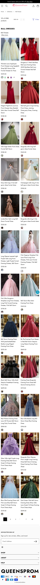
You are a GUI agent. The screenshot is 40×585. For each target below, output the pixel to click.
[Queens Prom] (20, 6)
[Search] (6, 6)
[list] (21, 19)
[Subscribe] (35, 541)
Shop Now (29, 1)
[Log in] (33, 6)
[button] (38, 6)
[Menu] (2, 6)
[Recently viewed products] (37, 292)
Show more (4, 35)
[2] (24, 19)
